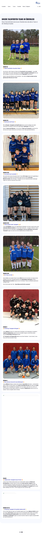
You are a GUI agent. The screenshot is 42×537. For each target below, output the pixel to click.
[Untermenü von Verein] (10, 6)
